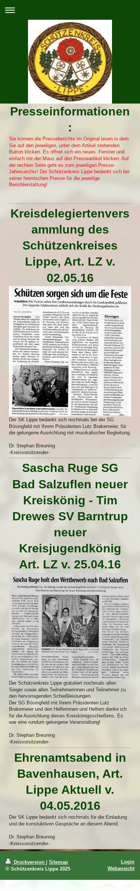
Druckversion (29, 862)
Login (127, 862)
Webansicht (121, 868)
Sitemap (58, 862)
